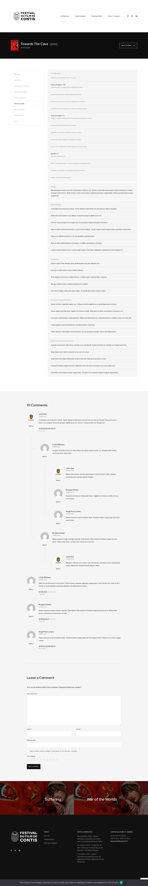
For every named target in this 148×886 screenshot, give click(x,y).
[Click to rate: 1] (28, 759)
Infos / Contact (114, 16)
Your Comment (32, 694)
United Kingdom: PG (58, 85)
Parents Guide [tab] (19, 104)
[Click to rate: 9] (54, 759)
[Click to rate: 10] (57, 759)
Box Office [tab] (18, 80)
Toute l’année (80, 16)
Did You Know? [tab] (19, 110)
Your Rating (31, 756)
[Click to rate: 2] (31, 759)
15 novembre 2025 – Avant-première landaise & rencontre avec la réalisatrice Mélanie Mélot (90, 839)
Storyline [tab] (17, 74)
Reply (31, 426)
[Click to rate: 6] (44, 759)
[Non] (124, 883)
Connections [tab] (18, 115)
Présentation (49, 839)
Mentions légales (50, 843)
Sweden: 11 (54, 154)
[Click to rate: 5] (41, 759)
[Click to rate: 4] (37, 759)
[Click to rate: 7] (47, 759)
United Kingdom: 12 (58, 116)
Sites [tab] (16, 121)
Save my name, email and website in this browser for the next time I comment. (53, 751)
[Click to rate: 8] (50, 759)
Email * (78, 729)
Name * (29, 729)
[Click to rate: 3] (34, 759)
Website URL (31, 740)
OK (122, 882)
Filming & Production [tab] (21, 86)
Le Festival (65, 16)
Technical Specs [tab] (19, 98)
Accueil (47, 836)
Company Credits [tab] (20, 92)
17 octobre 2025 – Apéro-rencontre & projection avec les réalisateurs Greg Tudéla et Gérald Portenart (90, 858)
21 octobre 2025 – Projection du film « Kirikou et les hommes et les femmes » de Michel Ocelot (90, 847)
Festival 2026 (96, 16)
